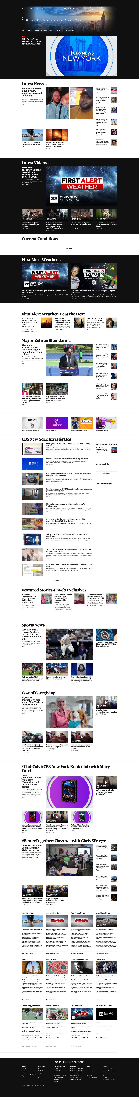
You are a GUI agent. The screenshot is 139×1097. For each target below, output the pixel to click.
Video (50, 30)
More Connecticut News (52, 953)
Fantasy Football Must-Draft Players (29, 1075)
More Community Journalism (29, 1046)
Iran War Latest (25, 1070)
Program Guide (58, 1073)
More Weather (69, 248)
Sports (45, 30)
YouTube (40, 1068)
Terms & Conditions (59, 1079)
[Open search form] (116, 8)
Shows (43, 8)
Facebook (40, 1070)
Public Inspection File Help (77, 1073)
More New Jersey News (77, 953)
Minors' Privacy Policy (92, 1077)
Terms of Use (90, 1075)
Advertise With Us (58, 1077)
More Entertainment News (77, 999)
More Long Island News (102, 953)
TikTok (39, 1075)
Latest (24, 8)
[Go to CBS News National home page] (69, 9)
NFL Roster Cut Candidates (28, 1073)
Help (104, 1075)
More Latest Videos (76, 1046)
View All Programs (106, 473)
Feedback (105, 1077)
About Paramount (107, 1068)
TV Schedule (102, 464)
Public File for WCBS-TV (76, 1068)
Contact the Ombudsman (109, 1079)
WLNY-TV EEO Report (75, 1079)
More (47, 85)
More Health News (51, 999)
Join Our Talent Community (110, 1073)
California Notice (91, 1070)
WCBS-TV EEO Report (76, 1077)
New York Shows (58, 30)
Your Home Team (69, 30)
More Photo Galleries (51, 1046)
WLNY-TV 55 (57, 1070)
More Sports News (100, 999)
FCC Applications (74, 1075)
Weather (30, 30)
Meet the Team (58, 1068)
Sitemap (56, 1081)
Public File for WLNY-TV (76, 1070)
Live (38, 9)
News (23, 30)
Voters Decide (38, 30)
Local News (31, 8)
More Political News (27, 999)
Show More (56, 580)
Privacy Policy (90, 1068)
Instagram (40, 1073)
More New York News (27, 953)
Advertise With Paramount (109, 1070)
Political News (25, 1068)
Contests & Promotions (60, 1075)
